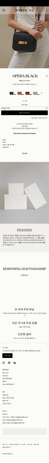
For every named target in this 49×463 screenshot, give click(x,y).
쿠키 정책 (23, 444)
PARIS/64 (10, 453)
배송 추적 (5, 401)
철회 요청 (36, 444)
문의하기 (5, 414)
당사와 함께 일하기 (8, 384)
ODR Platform (6, 447)
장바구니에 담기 (24, 113)
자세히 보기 (24, 275)
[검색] (43, 10)
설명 (4, 140)
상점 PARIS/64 (7, 378)
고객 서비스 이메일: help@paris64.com (15, 417)
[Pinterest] (9, 362)
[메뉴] (3, 10)
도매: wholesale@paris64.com (12, 420)
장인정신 (5, 376)
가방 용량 (24, 153)
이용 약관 (29, 444)
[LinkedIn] (15, 362)
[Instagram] (3, 362)
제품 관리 (6, 147)
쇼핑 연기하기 (6, 403)
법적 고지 (4, 444)
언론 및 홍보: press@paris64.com (13, 423)
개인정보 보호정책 (14, 444)
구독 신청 (7, 355)
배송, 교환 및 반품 (8, 145)
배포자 (4, 381)
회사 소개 (5, 373)
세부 (4, 142)
